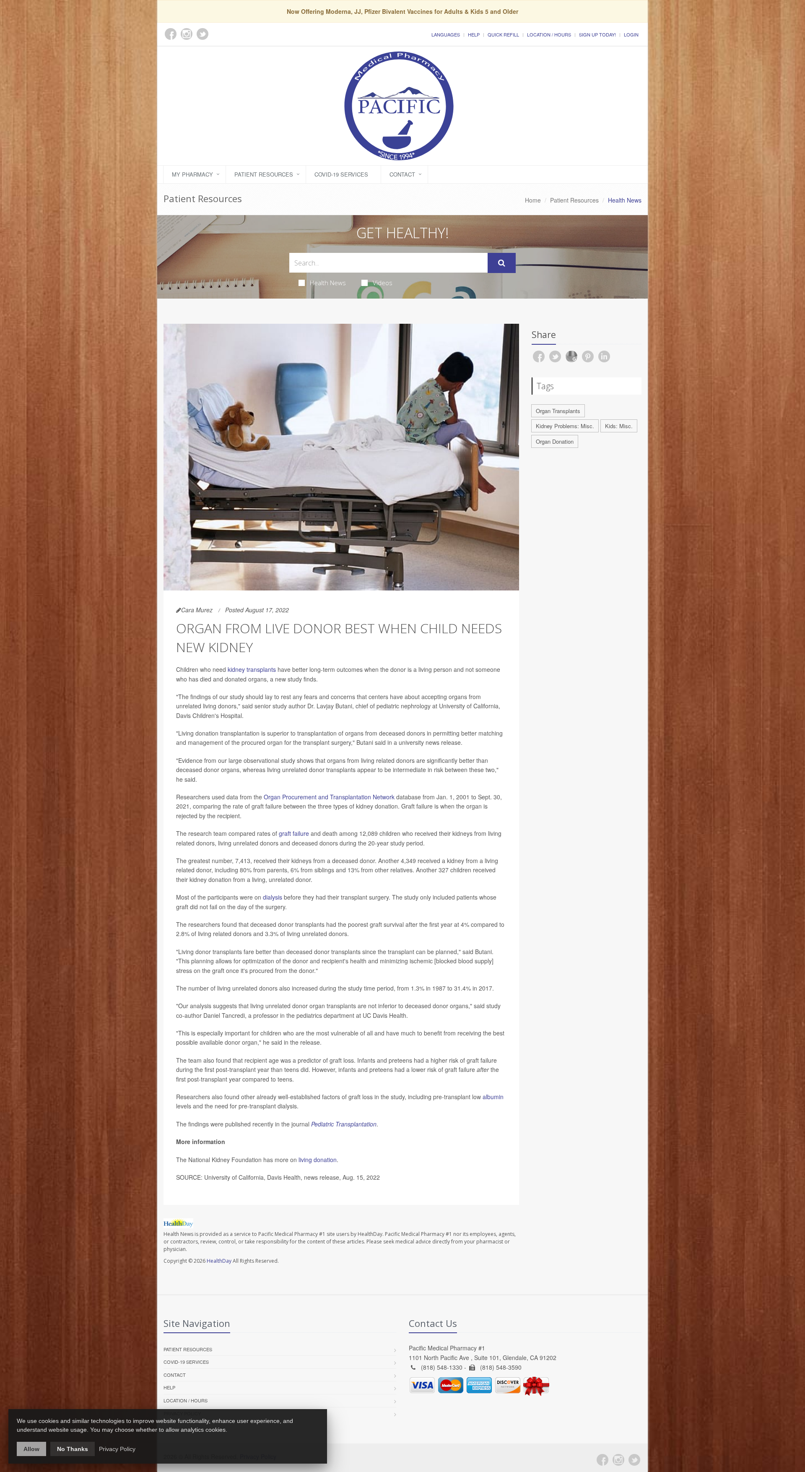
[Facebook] (602, 1460)
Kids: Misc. (619, 426)
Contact (402, 174)
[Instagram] (618, 1460)
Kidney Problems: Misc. (565, 426)
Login (631, 34)
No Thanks (72, 1449)
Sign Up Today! (597, 34)
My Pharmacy (192, 174)
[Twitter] (634, 1460)
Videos (382, 282)
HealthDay (219, 1260)
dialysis (272, 897)
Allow (31, 1449)
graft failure (294, 833)
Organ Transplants (558, 411)
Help (474, 34)
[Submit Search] (502, 263)
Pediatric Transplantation (344, 1124)
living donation (318, 1159)
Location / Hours (549, 34)
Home (533, 200)
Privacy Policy (117, 1449)
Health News (328, 282)
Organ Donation (555, 441)
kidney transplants (252, 669)
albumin (493, 1096)
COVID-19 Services (341, 174)
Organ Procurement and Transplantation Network (329, 797)
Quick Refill (503, 34)
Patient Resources (263, 174)
